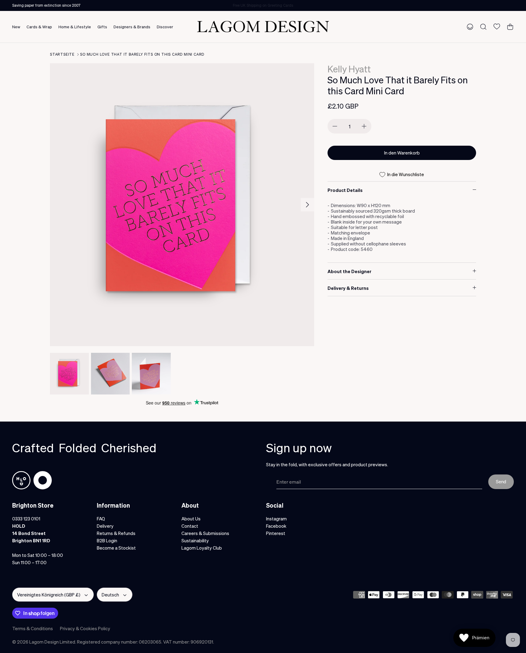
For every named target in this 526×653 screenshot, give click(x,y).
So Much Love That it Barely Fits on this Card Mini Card (142, 54)
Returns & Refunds (116, 533)
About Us (191, 519)
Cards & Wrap (39, 26)
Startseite (62, 54)
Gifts (102, 26)
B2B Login (107, 540)
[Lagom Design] (263, 26)
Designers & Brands (132, 26)
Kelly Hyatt (349, 69)
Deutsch (110, 595)
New (16, 26)
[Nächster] (307, 204)
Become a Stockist (116, 548)
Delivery (105, 526)
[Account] (469, 26)
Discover (165, 26)
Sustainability (195, 540)
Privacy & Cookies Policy (85, 628)
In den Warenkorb (402, 153)
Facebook (276, 526)
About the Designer (349, 271)
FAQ (101, 519)
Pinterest (275, 533)
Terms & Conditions (32, 628)
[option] (182, 204)
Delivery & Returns (348, 288)
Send (501, 481)
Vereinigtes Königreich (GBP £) (48, 595)
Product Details (345, 190)
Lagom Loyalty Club (201, 548)
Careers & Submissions (205, 533)
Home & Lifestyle (74, 26)
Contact (189, 526)
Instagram (276, 519)
